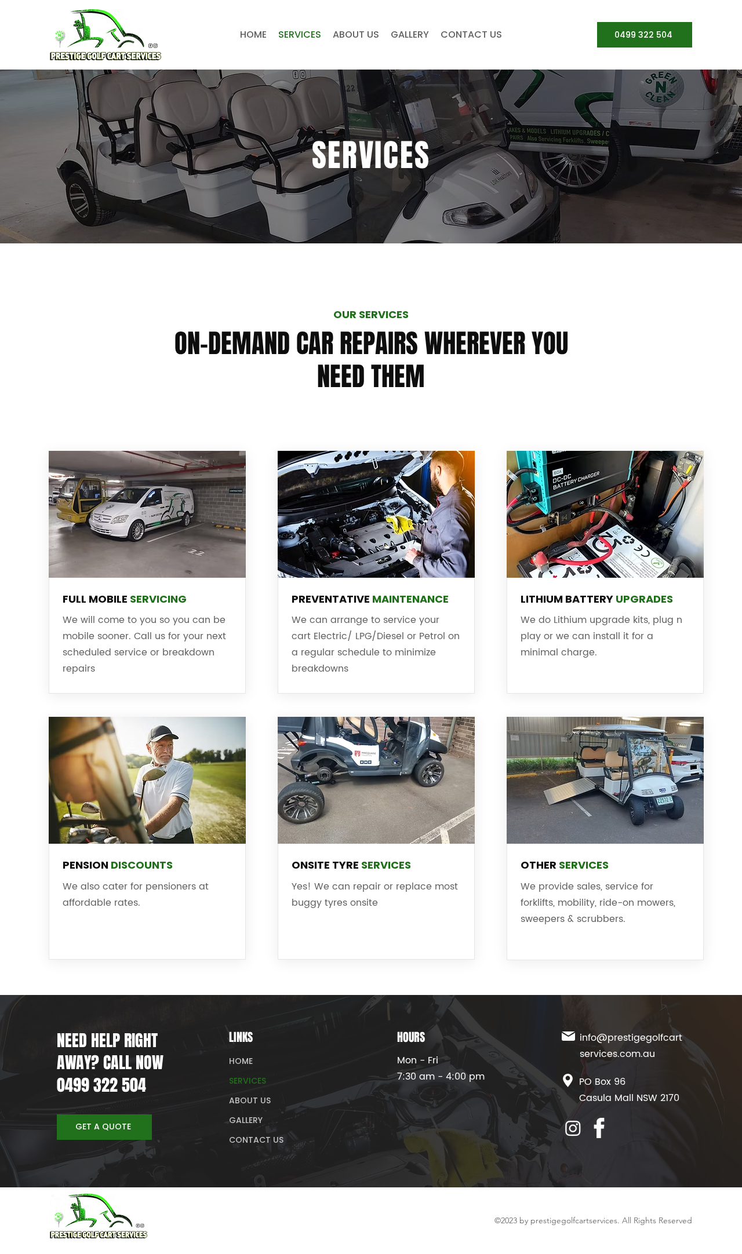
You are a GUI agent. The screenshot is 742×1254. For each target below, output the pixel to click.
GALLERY (246, 1120)
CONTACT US (256, 1140)
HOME (241, 1061)
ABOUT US (250, 1100)
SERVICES (247, 1081)
